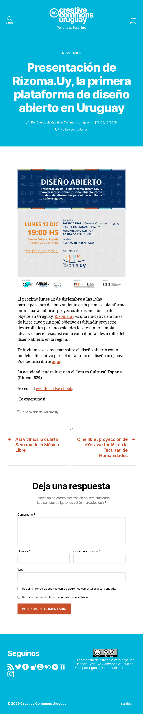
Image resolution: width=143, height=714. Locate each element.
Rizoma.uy (64, 316)
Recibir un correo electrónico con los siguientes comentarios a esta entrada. (69, 588)
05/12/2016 (108, 122)
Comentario (26, 514)
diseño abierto (33, 412)
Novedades (71, 53)
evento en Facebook (54, 388)
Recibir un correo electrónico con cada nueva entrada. (55, 597)
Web (20, 569)
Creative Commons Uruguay (43, 703)
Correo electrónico (87, 551)
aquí (56, 361)
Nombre (24, 551)
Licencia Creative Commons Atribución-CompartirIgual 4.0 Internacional (105, 666)
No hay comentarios (74, 129)
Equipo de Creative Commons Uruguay (63, 122)
